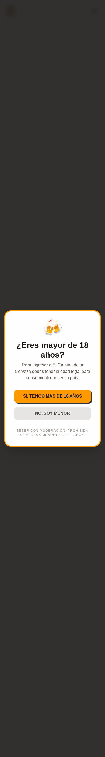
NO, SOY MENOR (52, 413)
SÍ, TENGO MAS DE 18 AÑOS (52, 396)
